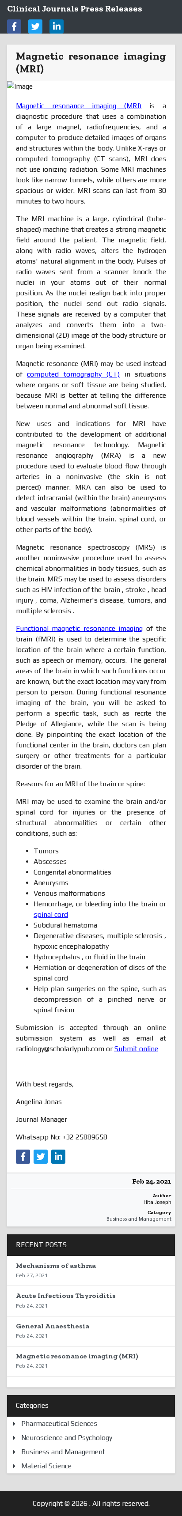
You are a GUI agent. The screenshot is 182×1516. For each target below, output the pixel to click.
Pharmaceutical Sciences (59, 1423)
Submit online (136, 1049)
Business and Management (138, 1219)
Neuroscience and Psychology (66, 1437)
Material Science (46, 1466)
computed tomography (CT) (73, 374)
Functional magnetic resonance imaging (79, 628)
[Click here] (14, 26)
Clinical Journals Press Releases (74, 8)
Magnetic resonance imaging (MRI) (78, 106)
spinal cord (51, 914)
